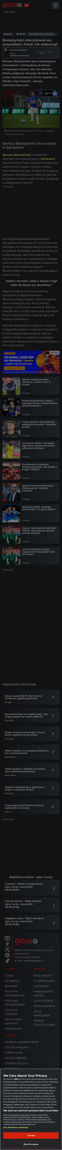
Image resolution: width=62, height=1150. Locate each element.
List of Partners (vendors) (15, 1127)
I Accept (31, 1135)
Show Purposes (31, 1144)
